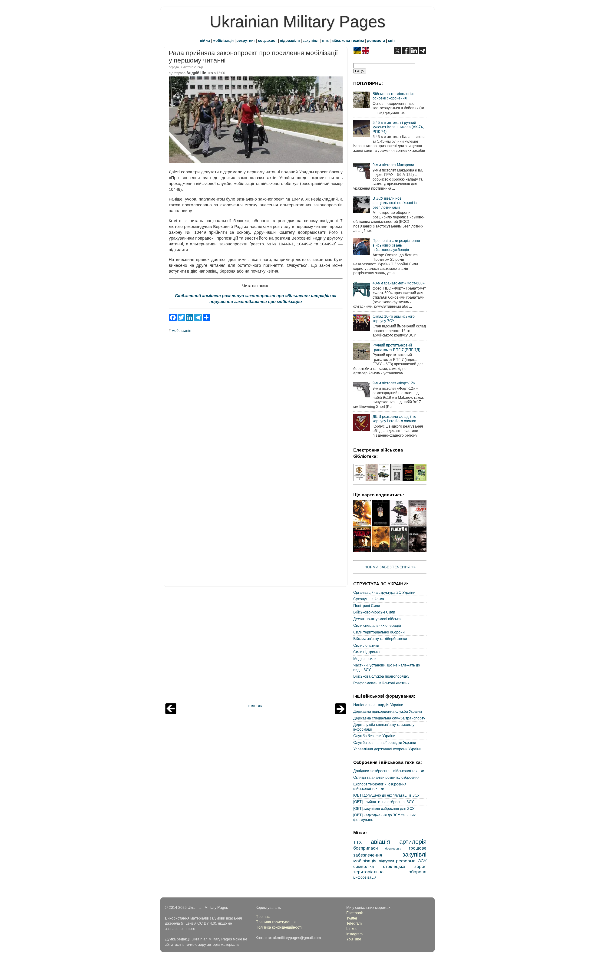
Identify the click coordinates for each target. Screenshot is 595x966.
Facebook (354, 913)
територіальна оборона (389, 871)
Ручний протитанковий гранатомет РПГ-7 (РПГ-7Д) (396, 347)
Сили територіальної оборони (379, 632)
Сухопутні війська (368, 599)
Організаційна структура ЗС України (384, 592)
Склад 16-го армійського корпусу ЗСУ (394, 318)
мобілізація (223, 40)
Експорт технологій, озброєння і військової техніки (380, 786)
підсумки (386, 861)
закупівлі (311, 40)
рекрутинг (245, 40)
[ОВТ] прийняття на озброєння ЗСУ (383, 802)
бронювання (393, 848)
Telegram (354, 923)
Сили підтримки (366, 652)
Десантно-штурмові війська (377, 619)
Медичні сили (365, 658)
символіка (363, 866)
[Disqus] (256, 399)
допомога (376, 40)
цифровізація (365, 877)
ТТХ (357, 842)
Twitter (351, 918)
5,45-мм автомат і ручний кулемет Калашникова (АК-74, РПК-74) (398, 127)
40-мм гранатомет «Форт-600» (399, 283)
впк (325, 40)
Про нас (263, 916)
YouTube (353, 939)
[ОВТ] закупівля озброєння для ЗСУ (383, 808)
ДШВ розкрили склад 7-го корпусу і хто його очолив (394, 418)
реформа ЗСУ (411, 860)
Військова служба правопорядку (381, 676)
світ (391, 40)
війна (205, 40)
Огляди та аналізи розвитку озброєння (386, 777)
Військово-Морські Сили (374, 612)
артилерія (412, 841)
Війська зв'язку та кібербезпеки (380, 638)
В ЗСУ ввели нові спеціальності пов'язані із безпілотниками (394, 202)
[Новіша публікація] (171, 712)
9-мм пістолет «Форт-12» (394, 383)
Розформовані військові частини (381, 683)
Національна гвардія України (378, 705)
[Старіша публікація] (340, 712)
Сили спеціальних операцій (377, 625)
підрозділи (290, 40)
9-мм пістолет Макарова (393, 165)
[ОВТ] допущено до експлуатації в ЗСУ (386, 795)
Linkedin (353, 928)
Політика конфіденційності (279, 927)
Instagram (354, 934)
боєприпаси (365, 848)
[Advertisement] (256, 646)
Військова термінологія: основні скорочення (393, 96)
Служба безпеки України (374, 736)
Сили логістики (366, 645)
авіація (380, 841)
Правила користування (276, 922)
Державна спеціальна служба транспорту (389, 718)
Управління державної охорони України (387, 749)
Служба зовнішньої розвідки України (384, 742)
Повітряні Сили (366, 605)
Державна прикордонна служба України (387, 711)
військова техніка (347, 40)
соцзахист (267, 40)
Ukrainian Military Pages (297, 22)
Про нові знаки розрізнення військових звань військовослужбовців (396, 245)
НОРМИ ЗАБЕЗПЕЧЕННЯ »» (390, 567)
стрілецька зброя (404, 866)
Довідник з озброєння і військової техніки (388, 771)
